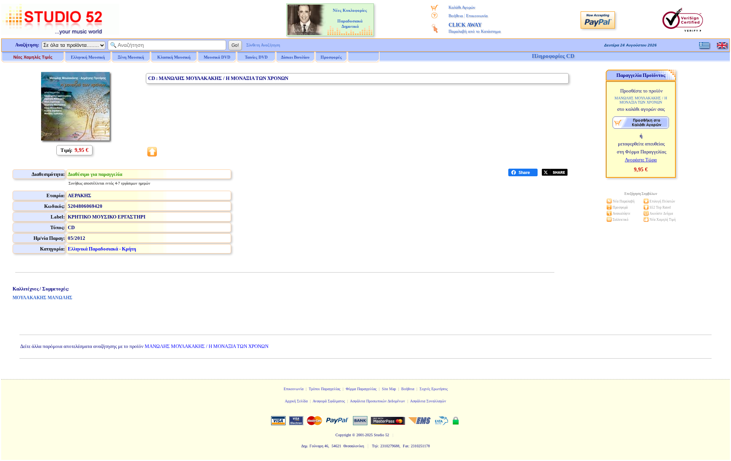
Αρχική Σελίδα (296, 401)
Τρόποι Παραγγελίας (324, 389)
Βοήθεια (455, 15)
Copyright (343, 435)
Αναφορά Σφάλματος (329, 401)
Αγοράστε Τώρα (641, 160)
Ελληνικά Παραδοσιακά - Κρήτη (102, 249)
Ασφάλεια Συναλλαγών (428, 401)
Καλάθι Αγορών (461, 7)
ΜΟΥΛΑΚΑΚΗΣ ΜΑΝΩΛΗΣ (42, 297)
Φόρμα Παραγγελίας (361, 389)
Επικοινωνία (477, 15)
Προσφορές (331, 57)
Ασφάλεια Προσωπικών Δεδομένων (377, 401)
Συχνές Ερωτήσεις (434, 389)
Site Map (389, 389)
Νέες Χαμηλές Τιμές (33, 57)
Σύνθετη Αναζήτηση (263, 45)
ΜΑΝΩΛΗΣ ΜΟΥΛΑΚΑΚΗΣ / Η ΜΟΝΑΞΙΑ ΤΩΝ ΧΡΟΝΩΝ (206, 346)
